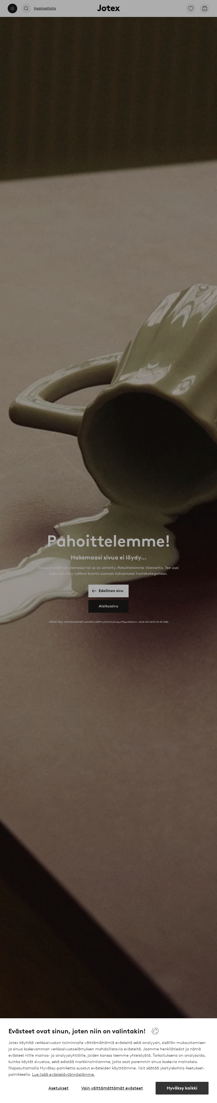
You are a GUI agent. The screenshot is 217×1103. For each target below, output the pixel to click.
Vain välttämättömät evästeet (112, 1088)
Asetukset (58, 1088)
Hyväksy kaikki (182, 1088)
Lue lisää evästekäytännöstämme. (63, 1074)
